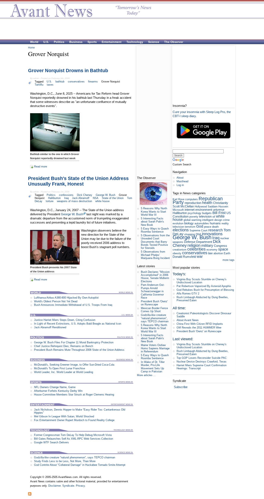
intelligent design (212, 219)
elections (181, 229)
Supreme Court (198, 230)
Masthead (182, 181)
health (207, 203)
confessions (66, 195)
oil (213, 216)
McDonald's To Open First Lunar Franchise (59, 368)
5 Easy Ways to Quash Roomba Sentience (155, 230)
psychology (194, 213)
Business (75, 42)
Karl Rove (178, 199)
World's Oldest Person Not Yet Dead (55, 301)
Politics (59, 42)
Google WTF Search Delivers (51, 442)
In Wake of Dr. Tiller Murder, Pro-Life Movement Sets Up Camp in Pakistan (153, 366)
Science (153, 42)
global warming (192, 219)
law (210, 253)
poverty (193, 216)
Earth (227, 253)
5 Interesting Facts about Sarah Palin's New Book (152, 221)
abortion (218, 253)
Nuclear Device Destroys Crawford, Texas (201, 361)
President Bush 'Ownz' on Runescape (154, 303)
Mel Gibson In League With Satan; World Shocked (64, 416)
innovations (212, 233)
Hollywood (201, 206)
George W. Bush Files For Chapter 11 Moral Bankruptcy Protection (73, 342)
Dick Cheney (84, 195)
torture (49, 201)
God (199, 226)
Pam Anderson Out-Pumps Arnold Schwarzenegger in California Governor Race (152, 291)
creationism (179, 249)
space (223, 249)
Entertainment (111, 42)
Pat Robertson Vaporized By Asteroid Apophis (204, 286)
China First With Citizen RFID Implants (200, 323)
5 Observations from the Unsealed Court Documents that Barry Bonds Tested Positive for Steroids (155, 242)
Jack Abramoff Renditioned (50, 327)
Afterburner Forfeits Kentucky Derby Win (58, 390)
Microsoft (178, 209)
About (180, 177)
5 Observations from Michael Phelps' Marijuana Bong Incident (155, 255)
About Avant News (188, 320)
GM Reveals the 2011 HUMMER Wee (199, 327)
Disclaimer (54, 485)
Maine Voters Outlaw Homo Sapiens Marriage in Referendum (155, 348)
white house (102, 201)
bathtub (59, 81)
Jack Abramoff (80, 198)
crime (226, 219)
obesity (177, 253)
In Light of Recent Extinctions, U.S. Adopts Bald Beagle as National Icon (77, 323)
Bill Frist (219, 213)
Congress (220, 245)
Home (31, 47)
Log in (180, 185)
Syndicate (68, 485)
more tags (229, 259)
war (200, 256)
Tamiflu (39, 84)
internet (189, 209)
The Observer (173, 42)
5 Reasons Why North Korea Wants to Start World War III (154, 211)
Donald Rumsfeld (184, 256)
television (205, 216)
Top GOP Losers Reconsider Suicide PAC (202, 357)
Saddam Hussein (218, 206)
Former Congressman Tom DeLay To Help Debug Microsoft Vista (73, 435)
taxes (50, 84)
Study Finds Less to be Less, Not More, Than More (64, 461)
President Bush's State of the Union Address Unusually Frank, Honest (78, 181)
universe (218, 209)
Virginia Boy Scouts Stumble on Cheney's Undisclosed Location (201, 281)
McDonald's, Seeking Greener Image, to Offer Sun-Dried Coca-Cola (74, 364)
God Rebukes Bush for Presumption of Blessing (205, 289)
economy (211, 249)
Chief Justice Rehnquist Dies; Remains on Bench (63, 346)
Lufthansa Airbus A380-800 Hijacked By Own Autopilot (66, 297)
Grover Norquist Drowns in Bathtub (68, 70)
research (215, 230)
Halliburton (54, 198)
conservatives (76, 81)
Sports (92, 42)
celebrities (196, 249)
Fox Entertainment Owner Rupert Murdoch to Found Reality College (74, 420)
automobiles (201, 223)
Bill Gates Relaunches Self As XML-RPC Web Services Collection (73, 438)
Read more (40, 166)
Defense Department (198, 242)
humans (215, 223)
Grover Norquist (110, 81)
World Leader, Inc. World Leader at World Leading (63, 372)
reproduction (193, 203)
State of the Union (113, 198)
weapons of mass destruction (74, 201)
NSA (95, 198)
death (215, 226)
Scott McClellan (183, 206)
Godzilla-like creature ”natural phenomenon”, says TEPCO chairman (74, 457)
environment (203, 209)
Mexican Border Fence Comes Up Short (154, 310)
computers (191, 199)
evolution (178, 223)
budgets (207, 213)
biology (189, 223)
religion (193, 245)
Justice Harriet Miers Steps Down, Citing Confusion (64, 319)
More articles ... (146, 375)
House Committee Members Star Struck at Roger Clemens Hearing (74, 394)
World (34, 42)
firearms (93, 81)
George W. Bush (105, 195)
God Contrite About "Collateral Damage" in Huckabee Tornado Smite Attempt (79, 464)
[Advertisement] (130, 29)
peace (207, 226)
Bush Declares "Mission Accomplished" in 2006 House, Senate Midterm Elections (155, 276)
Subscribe (180, 387)
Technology (134, 42)
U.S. (46, 42)
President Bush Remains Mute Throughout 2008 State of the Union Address (79, 349)
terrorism (190, 226)
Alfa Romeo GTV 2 (188, 293)
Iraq (66, 198)
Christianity (220, 203)
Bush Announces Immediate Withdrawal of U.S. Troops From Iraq (73, 304)
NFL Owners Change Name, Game (54, 387)
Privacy (80, 485)
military (207, 246)
